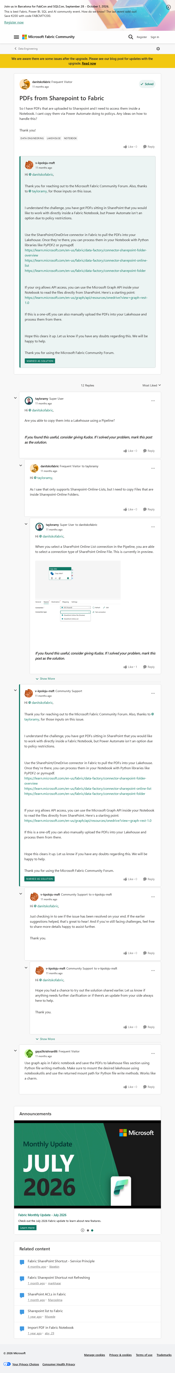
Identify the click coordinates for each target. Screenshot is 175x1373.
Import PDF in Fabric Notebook (51, 1327)
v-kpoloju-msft (45, 163)
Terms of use (144, 1355)
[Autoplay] (82, 1230)
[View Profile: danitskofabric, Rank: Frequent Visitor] (24, 84)
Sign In (155, 37)
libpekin (54, 1266)
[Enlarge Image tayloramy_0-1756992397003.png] (78, 597)
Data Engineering (28, 48)
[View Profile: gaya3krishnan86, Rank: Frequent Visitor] (29, 1053)
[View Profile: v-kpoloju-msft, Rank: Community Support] (28, 693)
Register (142, 37)
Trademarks (164, 1355)
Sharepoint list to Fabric (45, 1311)
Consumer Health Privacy (58, 1364)
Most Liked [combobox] (152, 385)
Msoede (50, 1316)
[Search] (130, 37)
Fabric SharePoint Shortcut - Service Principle (61, 1261)
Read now (89, 63)
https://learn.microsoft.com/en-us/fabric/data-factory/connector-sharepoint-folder (85, 270)
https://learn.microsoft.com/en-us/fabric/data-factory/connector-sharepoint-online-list (87, 788)
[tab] (88, 1230)
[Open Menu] (158, 49)
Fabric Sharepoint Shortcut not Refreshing (59, 1277)
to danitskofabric (86, 525)
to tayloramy (90, 466)
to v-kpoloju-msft (100, 894)
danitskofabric (41, 82)
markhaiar (54, 1283)
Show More (47, 678)
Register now (14, 22)
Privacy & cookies (120, 1355)
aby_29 (49, 1333)
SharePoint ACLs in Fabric (47, 1294)
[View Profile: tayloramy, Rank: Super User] (29, 400)
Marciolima (55, 1300)
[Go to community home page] (48, 37)
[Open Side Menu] (16, 37)
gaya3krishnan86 (46, 1051)
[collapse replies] (15, 398)
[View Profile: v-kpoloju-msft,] (29, 165)
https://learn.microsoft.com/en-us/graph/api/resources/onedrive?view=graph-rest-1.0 (88, 820)
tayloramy (39, 191)
